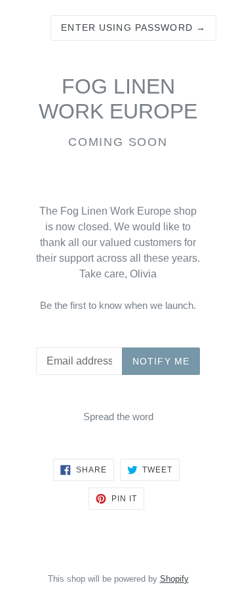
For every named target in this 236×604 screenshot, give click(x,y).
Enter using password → (133, 27)
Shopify (174, 579)
